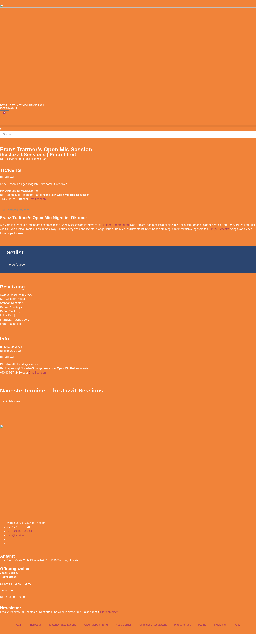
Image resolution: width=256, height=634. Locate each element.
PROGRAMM (8, 108)
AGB (19, 624)
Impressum (35, 624)
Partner (202, 624)
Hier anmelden (109, 612)
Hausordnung (182, 624)
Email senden (37, 199)
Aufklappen (19, 264)
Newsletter (220, 624)
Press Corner (123, 624)
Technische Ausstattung (152, 624)
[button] (128, 126)
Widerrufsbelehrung (95, 624)
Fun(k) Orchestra (219, 229)
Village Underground (116, 224)
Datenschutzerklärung (62, 624)
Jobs (237, 624)
